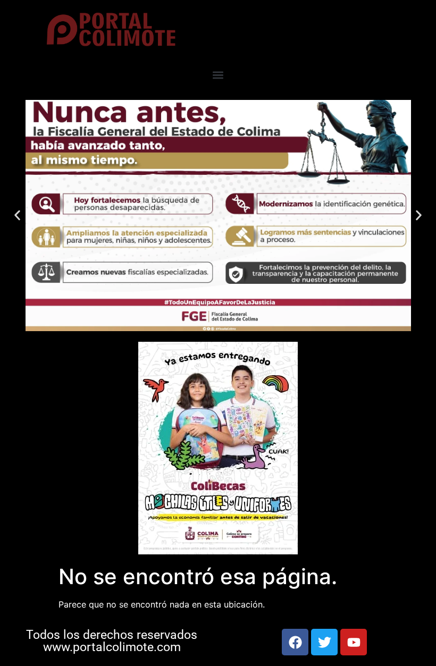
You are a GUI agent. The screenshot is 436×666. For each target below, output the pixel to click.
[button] (218, 75)
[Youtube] (353, 642)
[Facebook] (295, 642)
